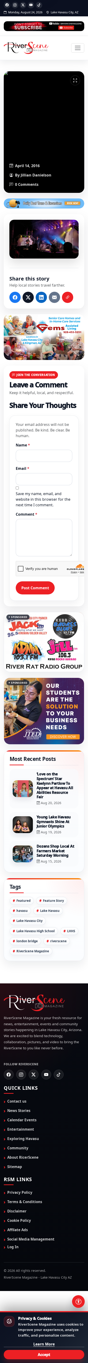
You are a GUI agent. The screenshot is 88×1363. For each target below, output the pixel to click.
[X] (23, 5)
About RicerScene (22, 1157)
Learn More (44, 1344)
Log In (13, 1246)
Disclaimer (17, 1211)
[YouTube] (31, 5)
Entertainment (20, 1129)
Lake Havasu (50, 911)
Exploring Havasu (23, 1138)
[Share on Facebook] (15, 297)
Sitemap (14, 1166)
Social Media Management (30, 1239)
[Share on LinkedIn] (41, 297)
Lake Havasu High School (35, 931)
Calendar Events (22, 1120)
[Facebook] (7, 5)
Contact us (17, 1101)
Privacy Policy (19, 1192)
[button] (44, 239)
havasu (22, 911)
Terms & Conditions (24, 1201)
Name (23, 445)
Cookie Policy (19, 1220)
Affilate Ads (17, 1229)
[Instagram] (15, 5)
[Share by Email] (54, 297)
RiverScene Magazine (32, 951)
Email (22, 468)
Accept (44, 1354)
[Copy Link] (67, 297)
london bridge (27, 941)
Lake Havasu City (29, 921)
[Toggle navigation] (77, 48)
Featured (23, 901)
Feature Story (53, 901)
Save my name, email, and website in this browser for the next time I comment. (43, 499)
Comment (26, 514)
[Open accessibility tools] (78, 1301)
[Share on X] (28, 297)
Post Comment (35, 587)
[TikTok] (39, 5)
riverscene (58, 941)
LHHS (71, 931)
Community (17, 1148)
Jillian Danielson (36, 175)
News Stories (19, 1110)
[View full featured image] (75, 80)
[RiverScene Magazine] (26, 48)
